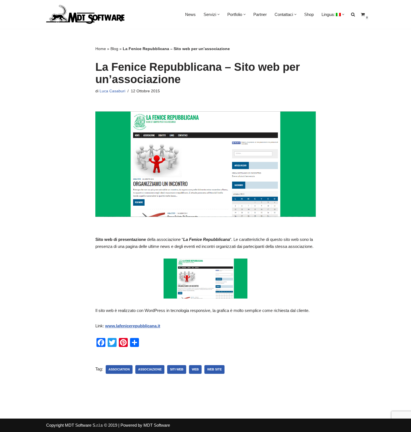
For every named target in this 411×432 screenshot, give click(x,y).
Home (100, 48)
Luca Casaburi (112, 91)
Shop (309, 14)
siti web (176, 369)
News (190, 14)
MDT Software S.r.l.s (84, 425)
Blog (114, 48)
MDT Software (156, 425)
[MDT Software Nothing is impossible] (85, 14)
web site (214, 369)
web (195, 369)
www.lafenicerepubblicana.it (132, 325)
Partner (260, 14)
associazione (150, 369)
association (119, 369)
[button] (218, 14)
